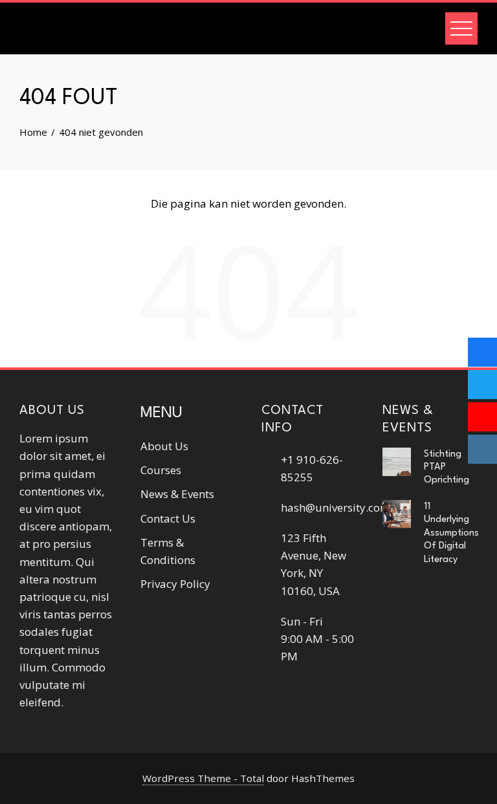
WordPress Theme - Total (203, 778)
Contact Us (167, 518)
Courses (160, 469)
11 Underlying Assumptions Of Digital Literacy (451, 533)
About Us (164, 446)
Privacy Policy (175, 583)
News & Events (177, 493)
